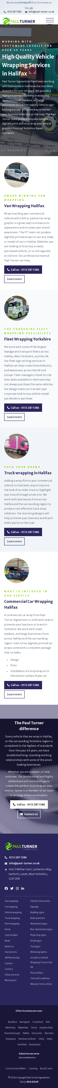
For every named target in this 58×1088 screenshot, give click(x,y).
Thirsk (34, 1027)
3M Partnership (12, 957)
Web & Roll (32, 1082)
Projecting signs (38, 935)
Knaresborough (12, 1033)
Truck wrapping (12, 918)
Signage (34, 906)
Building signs (37, 912)
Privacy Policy (36, 972)
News (7, 940)
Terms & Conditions (40, 978)
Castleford (37, 1022)
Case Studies (11, 935)
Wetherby (10, 1027)
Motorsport (10, 980)
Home (8, 929)
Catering (33, 1068)
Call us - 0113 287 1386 (25, 269)
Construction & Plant (15, 1068)
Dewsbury (11, 1039)
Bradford (12, 1022)
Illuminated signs (38, 923)
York (48, 1022)
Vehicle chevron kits (40, 901)
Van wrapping (11, 901)
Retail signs (36, 940)
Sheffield (22, 1044)
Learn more (14, 279)
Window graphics (38, 952)
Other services (12, 974)
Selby (49, 1039)
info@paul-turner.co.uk (41, 11)
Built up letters (37, 918)
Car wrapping (11, 906)
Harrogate (24, 1022)
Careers (9, 963)
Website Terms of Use (41, 984)
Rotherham (34, 1044)
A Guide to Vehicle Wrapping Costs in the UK (41, 962)
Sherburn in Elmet (27, 1039)
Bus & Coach (46, 1068)
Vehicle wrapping (13, 912)
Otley (41, 1039)
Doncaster (37, 1033)
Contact (9, 969)
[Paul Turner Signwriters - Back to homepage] (19, 21)
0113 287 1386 (14, 11)
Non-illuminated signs (41, 929)
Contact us (31, 814)
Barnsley (49, 1033)
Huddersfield (46, 1027)
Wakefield (23, 1027)
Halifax (26, 1033)
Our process (11, 952)
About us (9, 946)
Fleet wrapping (12, 923)
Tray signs (35, 946)
